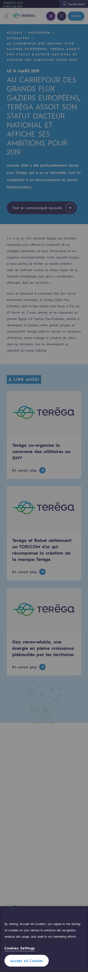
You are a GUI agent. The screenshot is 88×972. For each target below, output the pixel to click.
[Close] (85, 909)
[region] (44, 939)
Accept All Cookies (26, 960)
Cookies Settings (20, 948)
